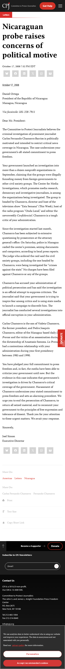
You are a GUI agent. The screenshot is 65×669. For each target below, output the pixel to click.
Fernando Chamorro (44, 494)
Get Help (47, 5)
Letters (6, 14)
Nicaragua (29, 478)
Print (9, 501)
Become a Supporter (31, 546)
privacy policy (18, 645)
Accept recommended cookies (32, 663)
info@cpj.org (8, 623)
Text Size (11, 512)
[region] (32, 647)
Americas (7, 478)
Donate (55, 546)
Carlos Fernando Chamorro (16, 494)
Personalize (32, 654)
